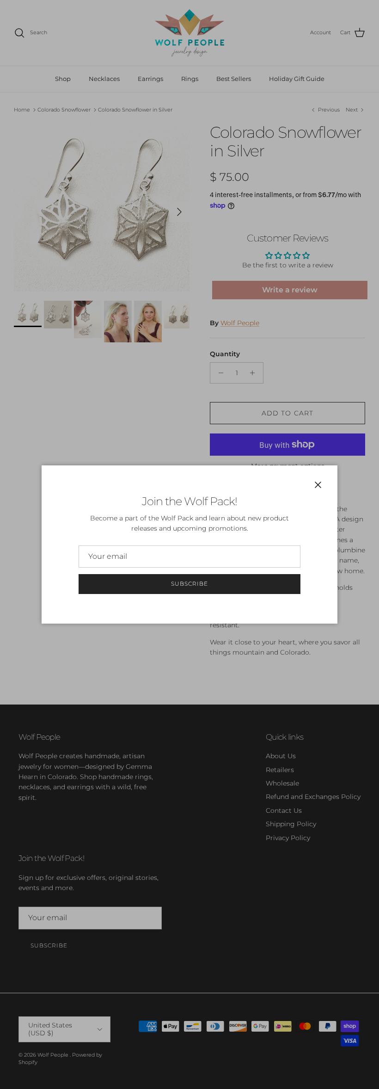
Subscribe (189, 583)
